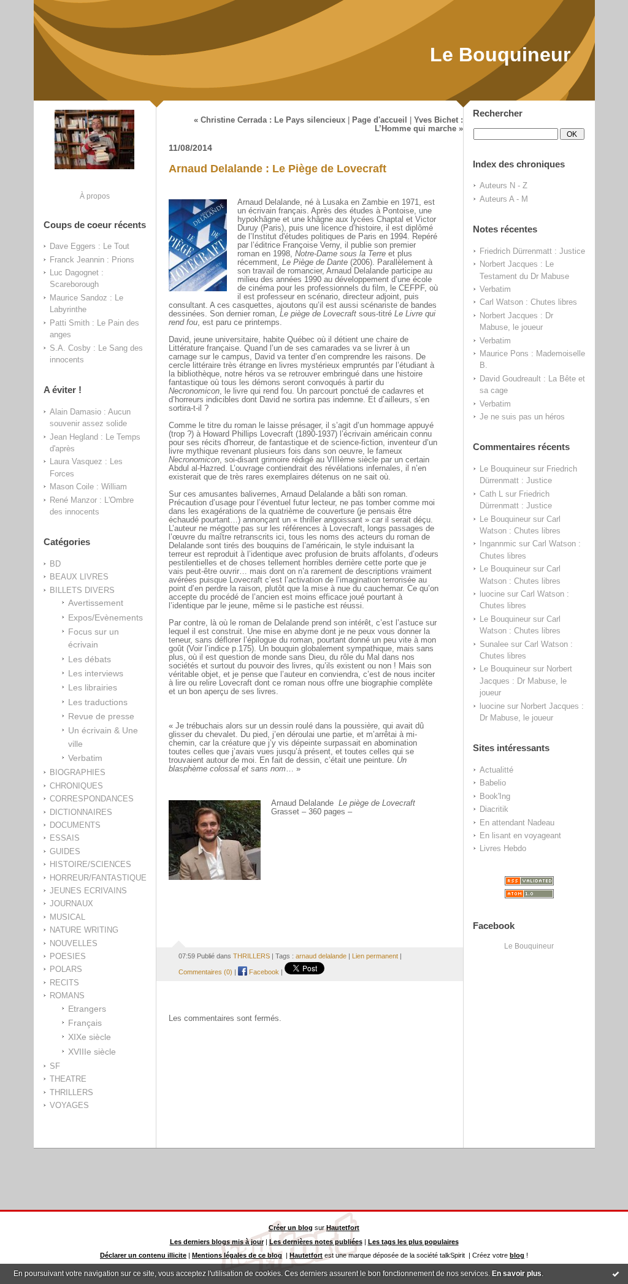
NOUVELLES (74, 943)
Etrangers (87, 1009)
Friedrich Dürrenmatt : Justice (532, 251)
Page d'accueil (379, 120)
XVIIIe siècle (92, 1052)
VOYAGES (69, 1105)
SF (55, 1066)
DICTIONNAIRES (81, 812)
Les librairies (92, 687)
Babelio (493, 782)
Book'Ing (495, 796)
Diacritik (494, 809)
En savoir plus (517, 1273)
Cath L (491, 494)
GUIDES (65, 851)
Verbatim (85, 758)
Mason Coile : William (88, 486)
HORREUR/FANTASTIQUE (98, 877)
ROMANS (67, 995)
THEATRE (68, 1078)
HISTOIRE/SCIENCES (90, 864)
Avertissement (95, 603)
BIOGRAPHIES (77, 772)
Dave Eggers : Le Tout (89, 246)
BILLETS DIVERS (82, 590)
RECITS (64, 982)
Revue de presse (101, 716)
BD (55, 563)
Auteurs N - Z (503, 185)
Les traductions (98, 702)
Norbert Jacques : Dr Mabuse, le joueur (526, 680)
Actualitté (496, 769)
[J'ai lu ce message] (616, 1273)
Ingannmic (498, 543)
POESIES (68, 956)
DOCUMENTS (75, 825)
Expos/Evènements (105, 617)
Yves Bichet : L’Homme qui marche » (419, 124)
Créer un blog (291, 1227)
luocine (492, 593)
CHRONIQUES (76, 785)
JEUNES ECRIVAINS (88, 890)
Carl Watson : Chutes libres (528, 302)
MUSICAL (67, 917)
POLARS (66, 969)
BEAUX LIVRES (79, 576)
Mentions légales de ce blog (237, 1255)
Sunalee (494, 644)
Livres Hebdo (503, 848)
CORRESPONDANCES (92, 798)
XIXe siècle (89, 1037)
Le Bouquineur (500, 55)
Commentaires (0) (205, 972)
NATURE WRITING (84, 929)
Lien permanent (375, 956)
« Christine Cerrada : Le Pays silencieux (269, 120)
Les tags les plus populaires (413, 1241)
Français (85, 1023)
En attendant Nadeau (517, 822)
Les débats (89, 659)
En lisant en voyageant (520, 835)
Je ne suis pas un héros (522, 416)
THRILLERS (71, 1092)
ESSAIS (65, 838)
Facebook (263, 972)
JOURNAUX (71, 903)
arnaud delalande (321, 956)
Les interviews (95, 673)
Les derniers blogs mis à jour (217, 1241)
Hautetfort (342, 1227)
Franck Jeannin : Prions (92, 259)
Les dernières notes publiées (315, 1241)
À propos (95, 196)
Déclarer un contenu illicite (143, 1255)
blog (517, 1255)
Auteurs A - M (504, 199)
